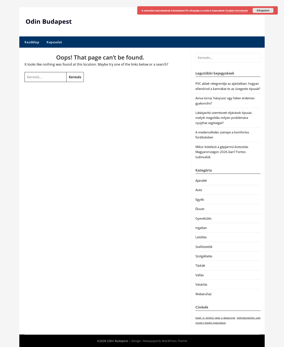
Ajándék (201, 180)
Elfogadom (263, 10)
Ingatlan (201, 228)
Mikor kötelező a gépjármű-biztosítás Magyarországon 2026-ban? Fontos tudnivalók (221, 152)
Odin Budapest (49, 21)
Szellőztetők (203, 247)
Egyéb (199, 199)
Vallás (199, 275)
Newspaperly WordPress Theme (165, 341)
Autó (198, 190)
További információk (236, 10)
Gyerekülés (203, 218)
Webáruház (203, 294)
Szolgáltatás (203, 256)
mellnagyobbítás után (249, 317)
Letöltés (201, 237)
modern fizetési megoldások (210, 322)
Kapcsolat (54, 42)
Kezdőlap (32, 42)
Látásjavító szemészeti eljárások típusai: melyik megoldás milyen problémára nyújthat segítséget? (223, 118)
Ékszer (200, 209)
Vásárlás (201, 284)
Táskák (200, 265)
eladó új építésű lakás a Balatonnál (215, 317)
